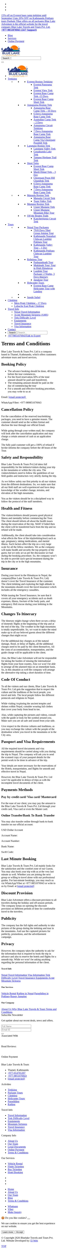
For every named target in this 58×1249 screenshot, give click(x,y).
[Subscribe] (2, 1033)
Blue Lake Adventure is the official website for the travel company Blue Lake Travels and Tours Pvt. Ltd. (28, 24)
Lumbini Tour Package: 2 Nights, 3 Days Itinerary (44, 274)
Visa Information (22, 326)
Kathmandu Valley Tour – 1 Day (43, 246)
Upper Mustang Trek (44, 207)
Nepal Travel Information (27, 312)
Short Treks (33, 163)
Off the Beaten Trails (37, 215)
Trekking (12, 78)
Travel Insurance (22, 323)
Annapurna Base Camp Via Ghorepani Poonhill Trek (44, 140)
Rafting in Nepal (25, 993)
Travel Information (17, 1115)
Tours (11, 224)
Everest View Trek (43, 90)
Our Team (13, 1143)
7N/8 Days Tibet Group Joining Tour (44, 232)
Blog (10, 35)
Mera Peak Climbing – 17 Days (30, 303)
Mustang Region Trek (38, 204)
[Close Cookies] (28, 1218)
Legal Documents (17, 1146)
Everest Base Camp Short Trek (43, 100)
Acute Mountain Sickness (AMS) (31, 314)
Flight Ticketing (16, 1166)
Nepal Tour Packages (38, 227)
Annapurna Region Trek (39, 105)
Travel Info (13, 309)
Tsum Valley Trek (43, 201)
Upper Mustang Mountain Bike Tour (44, 211)
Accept (19, 1232)
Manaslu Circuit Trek (44, 198)
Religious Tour (34, 259)
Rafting (11, 1104)
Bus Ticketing (15, 1169)
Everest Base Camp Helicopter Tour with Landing (44, 288)
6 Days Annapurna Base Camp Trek (43, 115)
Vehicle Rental (8, 993)
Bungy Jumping (18, 996)
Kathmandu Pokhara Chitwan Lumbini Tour (44, 253)
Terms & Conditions (18, 1152)
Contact (12, 329)
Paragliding (13, 1101)
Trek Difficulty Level (25, 317)
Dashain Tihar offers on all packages (26, 21)
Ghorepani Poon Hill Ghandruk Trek (44, 179)
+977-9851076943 (17, 1075)
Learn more (8, 1232)
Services (12, 38)
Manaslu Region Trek (38, 195)
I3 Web (34, 1240)
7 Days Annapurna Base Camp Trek (43, 133)
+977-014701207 (16, 1073)
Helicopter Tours (35, 282)
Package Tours (15, 1092)
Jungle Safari (33, 297)
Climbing (12, 300)
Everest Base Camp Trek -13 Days (43, 95)
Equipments (20, 320)
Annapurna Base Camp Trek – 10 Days (45, 109)
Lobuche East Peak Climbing (29, 306)
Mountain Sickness (17, 1124)
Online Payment (16, 41)
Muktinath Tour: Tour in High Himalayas (45, 267)
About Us (6, 1009)
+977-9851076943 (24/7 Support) (19, 29)
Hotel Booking (15, 1172)
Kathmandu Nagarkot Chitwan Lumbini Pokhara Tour (45, 239)
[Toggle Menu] (2, 62)
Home (11, 1189)
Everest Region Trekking (40, 81)
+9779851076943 (24, 335)
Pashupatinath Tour (43, 262)
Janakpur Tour (41, 279)
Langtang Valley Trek (45, 148)
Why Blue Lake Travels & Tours (29, 1009)
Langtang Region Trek (38, 145)
